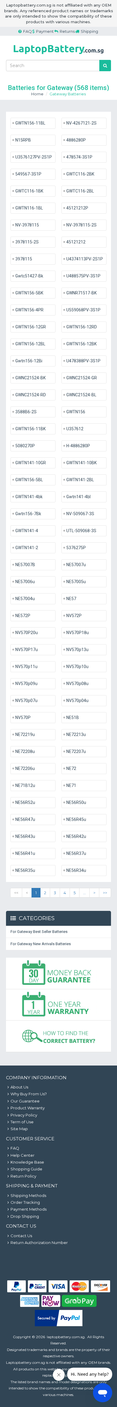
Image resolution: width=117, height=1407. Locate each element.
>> (105, 892)
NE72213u (76, 734)
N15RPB (23, 140)
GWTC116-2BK (80, 174)
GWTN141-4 (26, 530)
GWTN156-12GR (30, 326)
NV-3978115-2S (81, 225)
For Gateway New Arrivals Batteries (40, 944)
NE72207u (76, 751)
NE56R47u (25, 819)
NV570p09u (26, 683)
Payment (45, 31)
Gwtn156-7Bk (28, 513)
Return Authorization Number (39, 1242)
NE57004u (25, 598)
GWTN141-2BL (80, 479)
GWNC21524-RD (30, 394)
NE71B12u (25, 785)
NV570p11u (26, 666)
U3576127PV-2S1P (33, 157)
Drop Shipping (24, 1216)
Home (37, 93)
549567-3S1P (28, 174)
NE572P (22, 615)
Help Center (22, 1155)
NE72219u (25, 734)
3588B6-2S (26, 411)
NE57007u (76, 564)
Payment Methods (28, 1209)
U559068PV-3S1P (83, 310)
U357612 (74, 428)
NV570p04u (77, 700)
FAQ (27, 31)
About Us (19, 1087)
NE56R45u (76, 819)
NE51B (72, 717)
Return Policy (23, 1176)
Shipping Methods (28, 1195)
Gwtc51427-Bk (29, 276)
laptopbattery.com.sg (66, 1337)
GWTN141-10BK (81, 462)
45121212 (76, 242)
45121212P (77, 208)
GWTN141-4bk (29, 496)
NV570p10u (77, 666)
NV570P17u (26, 649)
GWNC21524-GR (81, 377)
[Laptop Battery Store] (59, 55)
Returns (67, 31)
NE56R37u (76, 853)
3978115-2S (27, 242)
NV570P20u (26, 632)
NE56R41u (25, 853)
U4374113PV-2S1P (84, 259)
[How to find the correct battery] (58, 1036)
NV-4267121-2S (81, 123)
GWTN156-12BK (81, 343)
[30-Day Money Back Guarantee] (58, 973)
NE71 (71, 785)
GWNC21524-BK (30, 377)
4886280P (76, 140)
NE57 (71, 598)
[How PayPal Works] (58, 1324)
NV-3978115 (27, 225)
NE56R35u (25, 870)
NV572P (74, 615)
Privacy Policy (23, 1115)
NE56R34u (76, 870)
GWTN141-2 (26, 547)
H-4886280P (78, 445)
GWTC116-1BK (29, 191)
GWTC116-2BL (80, 191)
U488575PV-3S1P (83, 276)
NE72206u (25, 768)
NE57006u (25, 581)
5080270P (25, 445)
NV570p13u (77, 649)
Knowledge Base (27, 1162)
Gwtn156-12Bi (28, 360)
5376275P (76, 547)
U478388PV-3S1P (83, 360)
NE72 (71, 768)
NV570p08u (77, 683)
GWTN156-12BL (30, 343)
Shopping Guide (26, 1169)
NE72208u (25, 751)
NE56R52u (25, 802)
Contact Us (21, 1235)
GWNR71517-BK (81, 293)
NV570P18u (77, 632)
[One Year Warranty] (58, 1005)
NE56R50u (76, 802)
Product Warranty (27, 1107)
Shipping (89, 31)
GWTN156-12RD (81, 326)
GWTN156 (75, 411)
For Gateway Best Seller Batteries (39, 931)
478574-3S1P (79, 157)
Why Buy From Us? (28, 1093)
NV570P (23, 717)
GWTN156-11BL (30, 123)
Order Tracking (25, 1202)
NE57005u (76, 581)
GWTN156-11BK (30, 428)
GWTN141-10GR (30, 462)
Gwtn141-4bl (78, 496)
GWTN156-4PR (29, 310)
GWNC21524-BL (81, 394)
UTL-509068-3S (81, 530)
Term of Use (22, 1121)
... (84, 892)
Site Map (19, 1128)
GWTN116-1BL (29, 208)
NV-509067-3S (80, 513)
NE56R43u (25, 836)
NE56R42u (76, 836)
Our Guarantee (25, 1101)
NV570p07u (26, 700)
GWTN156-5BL (29, 479)
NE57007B (25, 564)
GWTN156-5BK (29, 293)
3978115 (23, 259)
